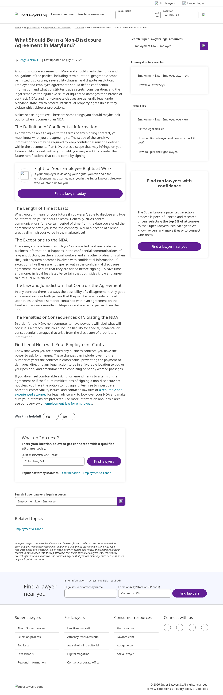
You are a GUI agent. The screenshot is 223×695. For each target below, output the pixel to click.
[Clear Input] (149, 15)
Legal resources (32, 27)
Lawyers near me (62, 14)
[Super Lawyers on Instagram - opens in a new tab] (179, 627)
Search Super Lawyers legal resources (41, 494)
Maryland (79, 27)
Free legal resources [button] (92, 14)
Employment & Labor (97, 473)
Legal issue (124, 11)
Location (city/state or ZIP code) (40, 454)
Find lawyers (104, 461)
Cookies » (202, 689)
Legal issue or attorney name (83, 587)
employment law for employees (68, 403)
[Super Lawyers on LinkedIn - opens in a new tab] (204, 627)
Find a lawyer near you (169, 246)
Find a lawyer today (70, 193)
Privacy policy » (184, 689)
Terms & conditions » (159, 689)
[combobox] (134, 15)
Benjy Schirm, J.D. (30, 60)
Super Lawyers (28, 617)
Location (168, 11)
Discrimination (70, 473)
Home (18, 27)
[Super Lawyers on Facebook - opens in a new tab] (167, 627)
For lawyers (74, 617)
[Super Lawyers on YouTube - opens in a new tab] (192, 627)
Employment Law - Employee (57, 27)
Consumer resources (133, 617)
